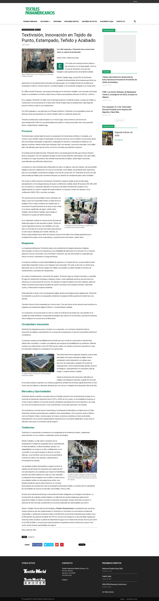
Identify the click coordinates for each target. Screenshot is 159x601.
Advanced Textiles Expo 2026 (112, 568)
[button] (134, 21)
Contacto (120, 21)
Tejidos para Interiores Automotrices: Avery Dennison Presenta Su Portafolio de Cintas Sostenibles (119, 79)
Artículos (38, 29)
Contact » (65, 580)
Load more (119, 120)
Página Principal (30, 21)
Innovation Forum (131, 599)
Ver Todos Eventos (108, 592)
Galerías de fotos (89, 21)
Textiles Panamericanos (28, 29)
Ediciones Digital (71, 21)
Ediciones (57, 21)
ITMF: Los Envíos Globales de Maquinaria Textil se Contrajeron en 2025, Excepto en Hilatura (119, 94)
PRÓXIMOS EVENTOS (111, 563)
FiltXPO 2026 (106, 576)
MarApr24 (31, 537)
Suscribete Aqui (106, 21)
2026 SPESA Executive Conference (114, 584)
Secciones (44, 21)
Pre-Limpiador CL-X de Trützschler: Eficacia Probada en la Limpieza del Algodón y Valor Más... (117, 109)
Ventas (135, 1)
